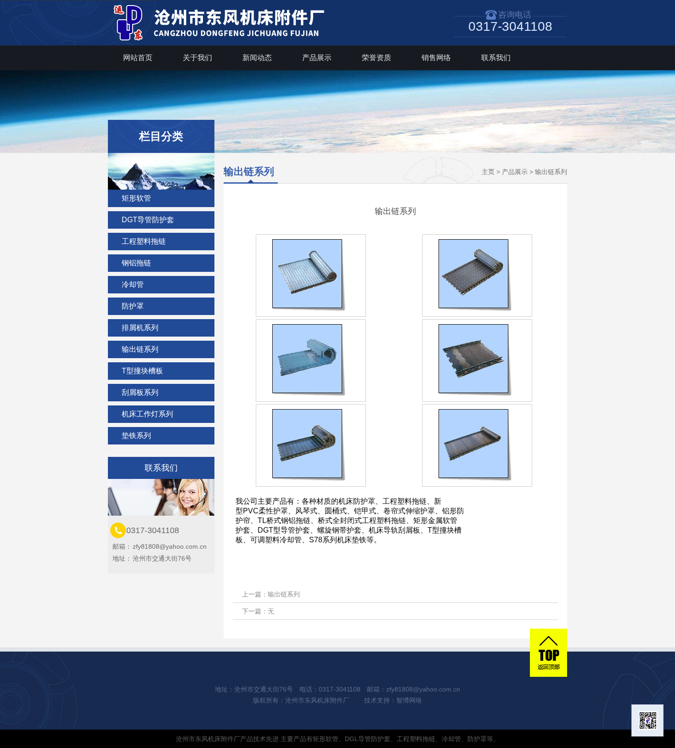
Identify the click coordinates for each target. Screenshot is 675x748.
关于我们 (197, 58)
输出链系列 (140, 349)
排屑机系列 (140, 328)
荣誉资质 (376, 58)
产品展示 (317, 58)
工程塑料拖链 (144, 241)
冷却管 (133, 284)
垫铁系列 (136, 435)
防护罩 (133, 306)
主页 (488, 171)
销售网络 (436, 58)
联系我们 (496, 58)
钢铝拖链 (136, 263)
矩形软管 (136, 198)
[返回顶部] (548, 653)
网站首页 (137, 58)
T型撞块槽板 (142, 371)
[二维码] (647, 720)
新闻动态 (257, 58)
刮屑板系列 (140, 392)
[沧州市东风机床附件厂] (223, 43)
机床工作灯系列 (147, 414)
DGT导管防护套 (148, 220)
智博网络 (409, 700)
